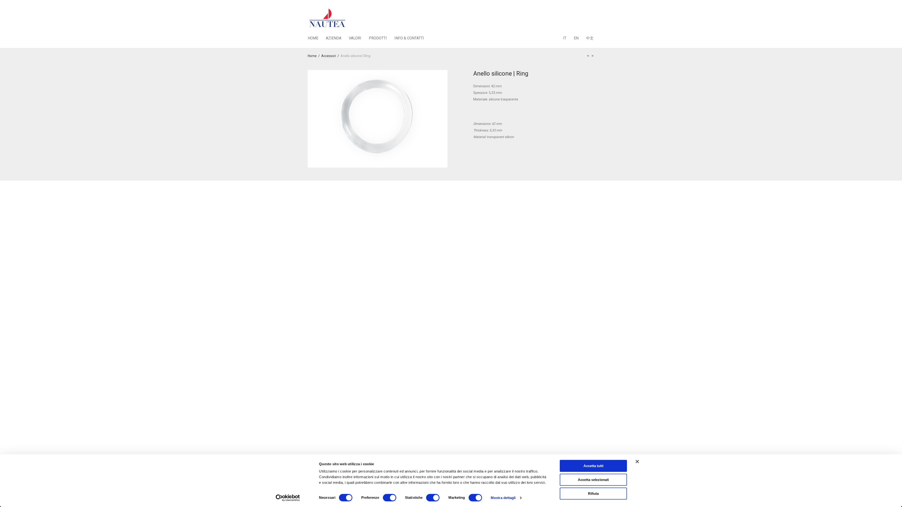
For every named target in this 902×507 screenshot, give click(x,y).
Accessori (328, 56)
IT (564, 38)
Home (312, 56)
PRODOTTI (378, 38)
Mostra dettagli (503, 498)
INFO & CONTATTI (409, 38)
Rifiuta (593, 493)
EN (576, 38)
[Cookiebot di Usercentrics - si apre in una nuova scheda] (287, 497)
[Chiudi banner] (637, 461)
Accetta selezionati (593, 480)
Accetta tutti (593, 466)
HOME (313, 38)
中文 (590, 38)
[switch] (389, 497)
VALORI (355, 38)
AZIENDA (333, 38)
